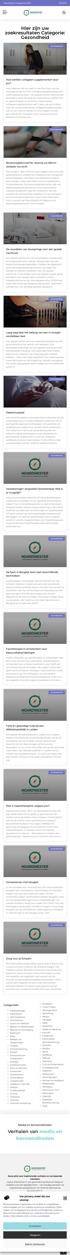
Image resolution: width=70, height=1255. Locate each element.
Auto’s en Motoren (19, 1023)
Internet (14, 1100)
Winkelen (47, 1086)
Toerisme (47, 1061)
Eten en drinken (18, 1068)
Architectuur (16, 1020)
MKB (44, 1023)
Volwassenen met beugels (22, 882)
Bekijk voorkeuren (35, 1244)
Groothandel (17, 1081)
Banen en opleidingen (22, 1026)
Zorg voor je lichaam (18, 958)
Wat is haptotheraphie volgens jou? (28, 805)
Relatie (46, 1048)
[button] (65, 1198)
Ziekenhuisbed (15, 412)
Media (45, 1016)
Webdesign (48, 1083)
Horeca (14, 1087)
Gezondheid (16, 1077)
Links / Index (49, 1007)
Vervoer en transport (53, 1080)
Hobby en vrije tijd (20, 1084)
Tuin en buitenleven (53, 1064)
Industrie (15, 1096)
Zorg (44, 1106)
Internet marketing (20, 1103)
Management (49, 1010)
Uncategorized (50, 1067)
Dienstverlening (18, 1049)
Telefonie (47, 1055)
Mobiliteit (47, 1026)
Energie (14, 1061)
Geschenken (16, 1074)
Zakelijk (46, 1096)
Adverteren (16, 1013)
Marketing (47, 1013)
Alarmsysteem (17, 1017)
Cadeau (14, 1045)
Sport (45, 1051)
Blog (12, 1036)
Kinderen (47, 1003)
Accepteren (35, 1226)
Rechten (46, 1045)
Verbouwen (48, 1074)
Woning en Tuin (50, 1090)
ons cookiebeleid (41, 1216)
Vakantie (47, 1070)
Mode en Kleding (51, 1029)
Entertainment (18, 1065)
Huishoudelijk (17, 1090)
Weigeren (35, 1235)
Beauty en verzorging (21, 1029)
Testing (46, 1058)
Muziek (46, 1032)
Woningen (48, 1093)
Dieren (13, 1052)
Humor (14, 1093)
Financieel (15, 1071)
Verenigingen (49, 1077)
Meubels (46, 1019)
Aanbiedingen (18, 1010)
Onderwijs (47, 1035)
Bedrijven (15, 1033)
